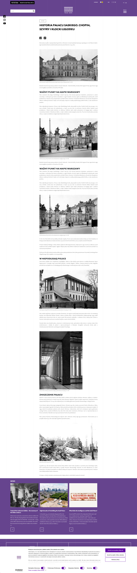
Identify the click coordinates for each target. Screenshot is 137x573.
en (126, 2)
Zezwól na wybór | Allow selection (115, 554)
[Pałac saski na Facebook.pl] (40, 38)
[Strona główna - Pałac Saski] (68, 11)
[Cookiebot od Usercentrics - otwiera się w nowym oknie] (19, 570)
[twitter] (45, 38)
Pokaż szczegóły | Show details (36, 570)
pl (123, 2)
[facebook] (40, 38)
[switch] (64, 568)
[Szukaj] (33, 11)
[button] (100, 2)
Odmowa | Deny (115, 559)
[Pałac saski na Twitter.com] (45, 38)
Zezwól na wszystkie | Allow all (115, 550)
